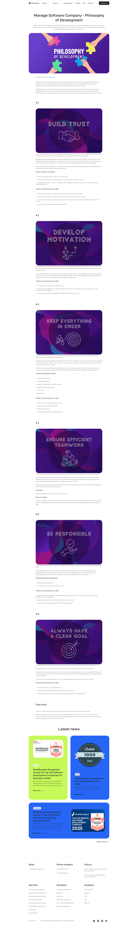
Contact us (104, 3)
